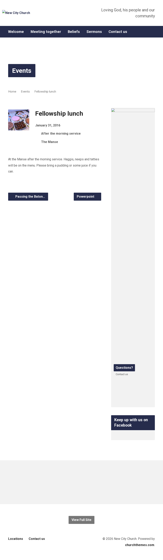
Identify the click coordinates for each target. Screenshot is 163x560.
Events (21, 70)
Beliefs (74, 32)
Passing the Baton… (30, 196)
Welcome (16, 32)
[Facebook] (153, 32)
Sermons (94, 32)
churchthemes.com (139, 545)
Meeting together (46, 32)
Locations (15, 539)
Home (12, 91)
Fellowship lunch (45, 91)
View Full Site (81, 520)
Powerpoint (86, 196)
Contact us (118, 32)
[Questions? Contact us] (133, 404)
